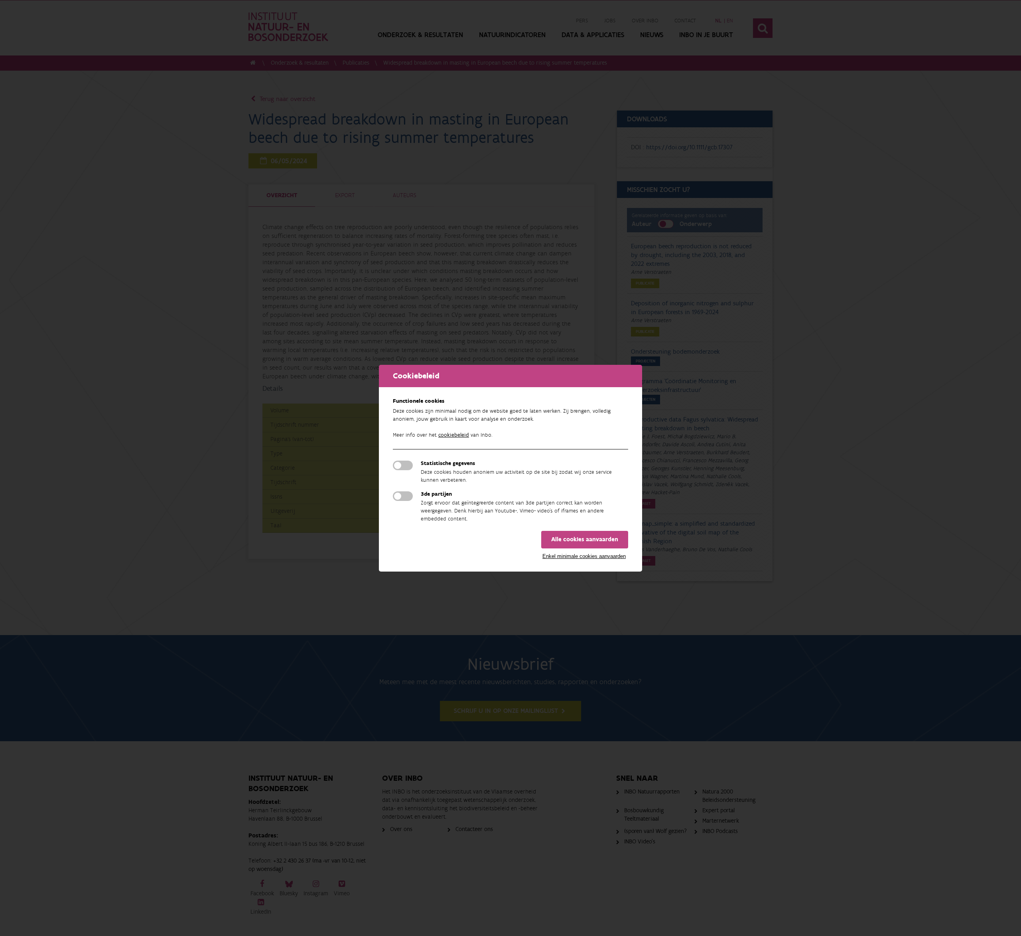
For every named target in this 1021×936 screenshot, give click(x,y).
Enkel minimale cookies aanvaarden (584, 556)
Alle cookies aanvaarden (584, 539)
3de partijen (436, 494)
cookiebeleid (453, 435)
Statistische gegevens (448, 463)
